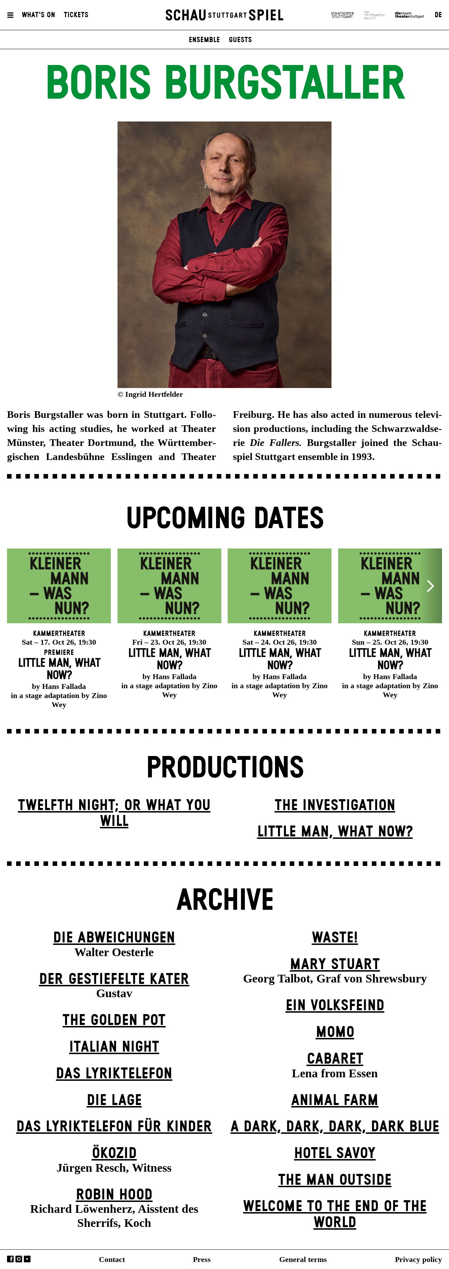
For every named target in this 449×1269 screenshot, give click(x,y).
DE (438, 15)
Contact (112, 1259)
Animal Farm (334, 1101)
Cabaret (335, 1059)
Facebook (10, 1259)
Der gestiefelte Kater (114, 979)
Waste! (335, 938)
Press (202, 1259)
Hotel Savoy (335, 1154)
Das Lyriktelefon (114, 1074)
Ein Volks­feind (335, 1006)
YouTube (27, 1259)
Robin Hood (114, 1195)
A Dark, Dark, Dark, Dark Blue (334, 1127)
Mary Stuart (335, 965)
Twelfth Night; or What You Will (114, 814)
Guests (240, 40)
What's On (38, 15)
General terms (303, 1259)
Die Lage (114, 1101)
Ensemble (204, 40)
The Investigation (335, 806)
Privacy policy (418, 1259)
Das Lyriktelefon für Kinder (114, 1127)
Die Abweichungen (114, 938)
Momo (335, 1032)
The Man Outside (334, 1180)
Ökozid (114, 1154)
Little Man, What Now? (335, 832)
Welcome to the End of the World (335, 1215)
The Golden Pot (114, 1020)
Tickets (76, 15)
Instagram (18, 1259)
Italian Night (114, 1047)
